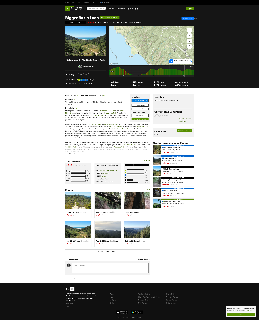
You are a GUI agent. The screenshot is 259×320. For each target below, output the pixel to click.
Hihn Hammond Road (97, 115)
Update (185, 119)
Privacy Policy (248, 310)
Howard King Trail (110, 113)
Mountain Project (144, 300)
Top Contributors (144, 294)
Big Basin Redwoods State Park (131, 22)
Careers (68, 306)
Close (241, 314)
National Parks (171, 303)
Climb (67, 2)
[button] (67, 41)
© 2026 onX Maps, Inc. (124, 317)
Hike (79, 2)
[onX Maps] (70, 290)
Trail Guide (111, 9)
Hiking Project (171, 294)
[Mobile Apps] (136, 9)
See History (183, 121)
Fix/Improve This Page (139, 119)
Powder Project (171, 300)
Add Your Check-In (184, 131)
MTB (73, 2)
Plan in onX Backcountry (140, 100)
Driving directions (140, 105)
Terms (133, 317)
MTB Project (142, 303)
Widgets (113, 300)
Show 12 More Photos (107, 251)
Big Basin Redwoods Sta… (109, 170)
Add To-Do (81, 84)
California (105, 173)
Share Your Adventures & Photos (149, 297)
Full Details (146, 160)
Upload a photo (140, 115)
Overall (104, 176)
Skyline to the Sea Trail (107, 111)
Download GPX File (139, 109)
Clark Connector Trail (129, 145)
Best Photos (121, 9)
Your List (89, 84)
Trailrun (87, 2)
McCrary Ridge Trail (111, 124)
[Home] (75, 8)
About (112, 294)
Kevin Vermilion (88, 66)
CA (109, 22)
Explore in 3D (187, 18)
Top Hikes (130, 9)
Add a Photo (146, 190)
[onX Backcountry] (104, 2)
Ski (94, 2)
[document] (241, 311)
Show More (71, 153)
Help (111, 297)
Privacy (139, 317)
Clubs (112, 303)
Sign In (189, 9)
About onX (69, 303)
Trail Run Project (172, 297)
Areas (104, 22)
